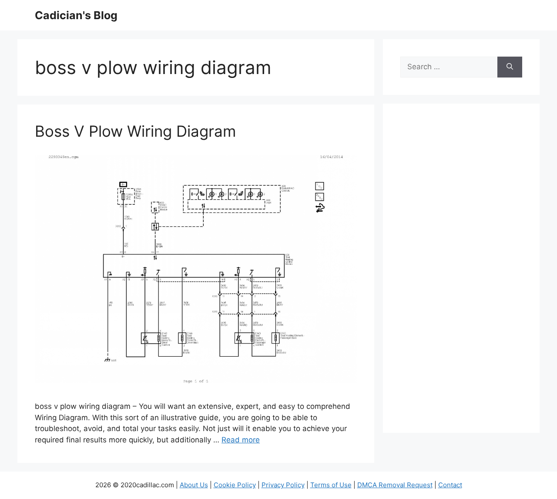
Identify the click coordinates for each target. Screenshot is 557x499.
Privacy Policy (283, 485)
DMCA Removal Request (395, 485)
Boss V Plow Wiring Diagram (135, 131)
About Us (194, 485)
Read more (240, 439)
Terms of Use (331, 485)
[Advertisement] (461, 274)
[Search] (509, 67)
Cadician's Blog (76, 15)
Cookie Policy (235, 485)
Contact (450, 485)
